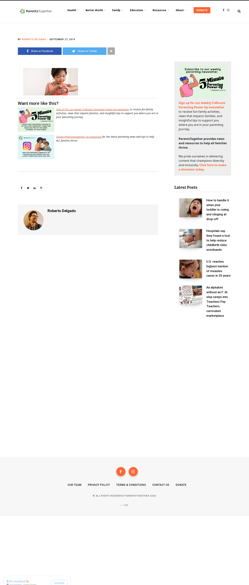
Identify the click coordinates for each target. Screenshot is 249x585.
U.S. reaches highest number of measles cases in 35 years (218, 268)
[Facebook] (120, 471)
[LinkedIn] (35, 188)
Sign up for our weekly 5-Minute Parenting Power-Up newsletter (92, 109)
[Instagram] (133, 471)
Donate (181, 484)
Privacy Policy (99, 484)
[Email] (8, 100)
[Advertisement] (202, 352)
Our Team (74, 484)
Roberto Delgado (34, 39)
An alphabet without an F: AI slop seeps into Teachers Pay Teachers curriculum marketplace (217, 301)
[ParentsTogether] (36, 11)
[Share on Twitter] (8, 90)
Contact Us (161, 484)
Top (126, 505)
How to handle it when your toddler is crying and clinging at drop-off (217, 209)
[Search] (237, 11)
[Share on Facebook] (8, 81)
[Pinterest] (41, 188)
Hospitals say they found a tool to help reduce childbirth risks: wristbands (218, 240)
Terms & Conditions (131, 484)
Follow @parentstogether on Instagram (79, 136)
